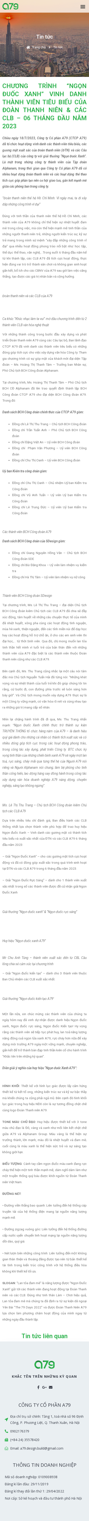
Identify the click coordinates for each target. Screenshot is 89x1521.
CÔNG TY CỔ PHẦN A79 (44, 1405)
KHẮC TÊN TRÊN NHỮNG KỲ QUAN (44, 1376)
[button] (83, 6)
